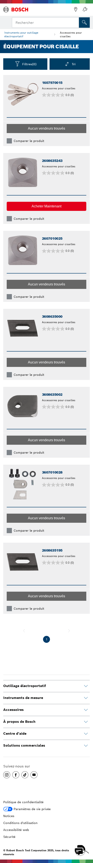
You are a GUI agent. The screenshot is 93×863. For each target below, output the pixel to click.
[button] (46, 128)
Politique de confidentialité (23, 802)
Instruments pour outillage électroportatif (21, 34)
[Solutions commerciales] (86, 746)
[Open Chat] (80, 850)
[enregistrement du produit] (85, 9)
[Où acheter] (76, 9)
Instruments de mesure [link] (23, 697)
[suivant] (69, 630)
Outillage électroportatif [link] (24, 686)
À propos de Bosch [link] (19, 721)
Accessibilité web (16, 830)
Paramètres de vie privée (32, 809)
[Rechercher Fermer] (75, 22)
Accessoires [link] (13, 709)
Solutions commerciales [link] (24, 745)
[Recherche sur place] (84, 22)
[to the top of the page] (86, 837)
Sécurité (9, 837)
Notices (8, 816)
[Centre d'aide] (86, 734)
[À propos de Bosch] (86, 722)
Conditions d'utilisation (20, 823)
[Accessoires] (86, 710)
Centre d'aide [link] (14, 733)
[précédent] (24, 630)
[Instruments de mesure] (86, 698)
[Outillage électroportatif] (86, 686)
